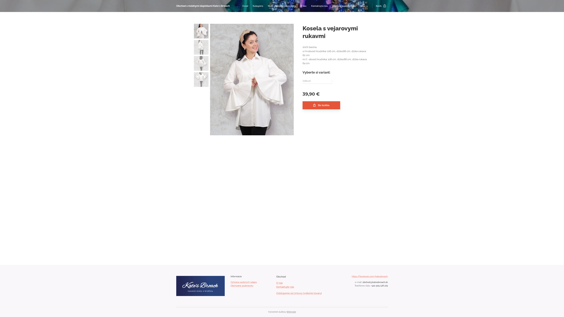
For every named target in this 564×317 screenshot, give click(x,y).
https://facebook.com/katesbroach (370, 276)
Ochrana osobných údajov (244, 282)
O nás (279, 282)
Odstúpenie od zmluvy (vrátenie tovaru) (299, 293)
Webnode (291, 312)
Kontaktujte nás (285, 286)
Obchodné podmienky (242, 285)
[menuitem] (246, 6)
